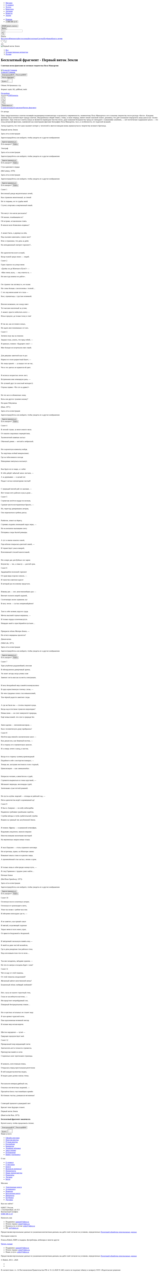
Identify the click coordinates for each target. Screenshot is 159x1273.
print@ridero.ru (24, 1224)
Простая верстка (12, 1140)
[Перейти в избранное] (2, 42)
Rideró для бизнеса (13, 1155)
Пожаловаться (7, 105)
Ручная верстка (12, 1142)
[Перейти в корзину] (5, 42)
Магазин (9, 3)
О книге (4, 108)
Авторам (9, 11)
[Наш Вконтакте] (7, 1264)
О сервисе (10, 5)
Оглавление (18, 108)
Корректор (10, 1146)
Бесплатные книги (13, 1193)
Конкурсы (10, 9)
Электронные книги (14, 1187)
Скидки (40, 39)
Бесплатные (32, 39)
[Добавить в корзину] (10, 81)
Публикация (10, 1152)
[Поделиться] (3, 102)
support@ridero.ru (22, 1222)
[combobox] (79, 31)
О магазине (10, 1165)
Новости (9, 13)
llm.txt (8, 1179)
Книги (8, 1167)
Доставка (9, 1200)
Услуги (8, 7)
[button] (79, 34)
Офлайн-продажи (13, 1138)
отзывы (10, 108)
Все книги (5, 39)
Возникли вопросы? (14, 1169)
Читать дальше (7, 1244)
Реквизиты (10, 1175)
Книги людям (57, 39)
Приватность (11, 1171)
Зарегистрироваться (9, 142)
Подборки (48, 39)
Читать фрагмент (8, 77)
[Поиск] (3, 33)
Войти (4, 28)
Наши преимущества (14, 1173)
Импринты (13, 39)
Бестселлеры (23, 39)
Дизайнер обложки (13, 1148)
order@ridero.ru (29, 1226)
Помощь (9, 19)
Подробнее (5, 93)
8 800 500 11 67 (7, 1214)
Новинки (9, 1191)
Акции (8, 15)
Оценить (14, 95)
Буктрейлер (10, 1144)
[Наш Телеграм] (7, 1266)
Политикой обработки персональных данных (119, 1232)
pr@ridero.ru (13, 1228)
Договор (9, 1177)
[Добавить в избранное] (3, 98)
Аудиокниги (10, 1189)
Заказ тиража (11, 1150)
